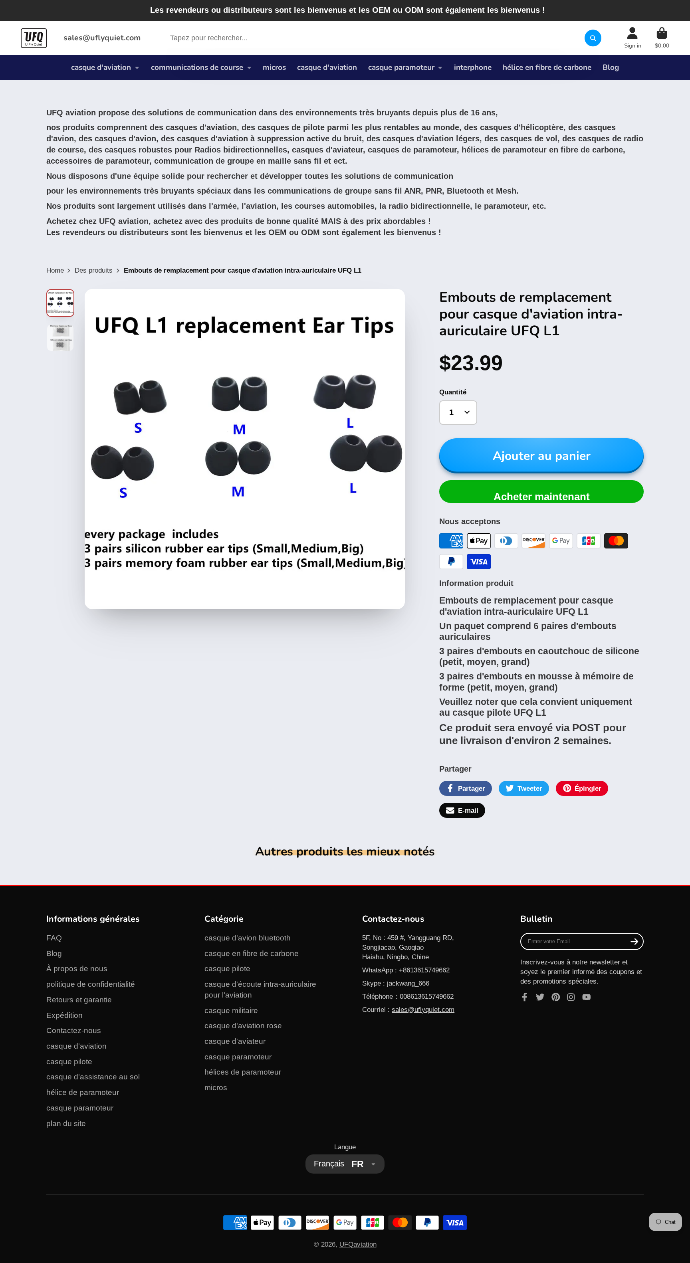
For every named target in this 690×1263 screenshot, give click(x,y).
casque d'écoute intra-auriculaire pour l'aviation (260, 989)
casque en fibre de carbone (251, 953)
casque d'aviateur (235, 1041)
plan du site (66, 1123)
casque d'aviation (101, 67)
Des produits (94, 270)
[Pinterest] (555, 997)
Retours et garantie (79, 1000)
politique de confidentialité (90, 984)
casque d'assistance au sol (93, 1077)
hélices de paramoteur (242, 1072)
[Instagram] (571, 997)
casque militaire (231, 1010)
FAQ (54, 938)
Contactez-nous (73, 1030)
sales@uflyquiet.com (102, 37)
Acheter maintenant (542, 496)
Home (55, 270)
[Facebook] (524, 997)
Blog (611, 67)
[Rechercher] (593, 38)
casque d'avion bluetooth (247, 938)
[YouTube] (586, 997)
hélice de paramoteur (82, 1092)
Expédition (64, 1015)
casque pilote (69, 1061)
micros (274, 67)
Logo (34, 38)
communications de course (197, 67)
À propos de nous (76, 968)
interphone (473, 67)
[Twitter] (540, 997)
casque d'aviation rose (243, 1025)
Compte (632, 38)
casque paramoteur (401, 67)
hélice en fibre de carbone (547, 67)
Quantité (452, 392)
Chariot (662, 38)
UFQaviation (358, 1244)
